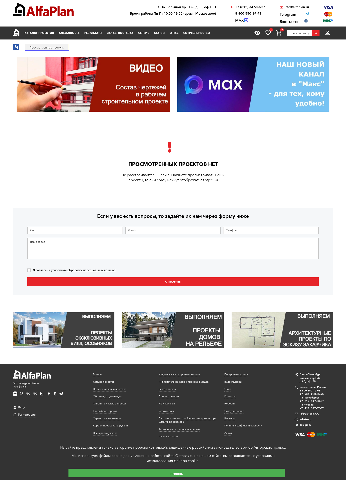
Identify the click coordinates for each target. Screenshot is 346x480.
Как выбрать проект (105, 411)
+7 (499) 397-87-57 (312, 408)
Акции (228, 433)
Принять (176, 473)
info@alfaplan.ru (297, 7)
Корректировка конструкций (110, 425)
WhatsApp (306, 419)
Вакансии (229, 418)
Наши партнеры (168, 436)
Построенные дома (236, 374)
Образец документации (107, 396)
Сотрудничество (196, 33)
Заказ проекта (167, 389)
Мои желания (167, 403)
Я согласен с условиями (74, 270)
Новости (229, 403)
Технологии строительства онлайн (179, 429)
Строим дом (166, 411)
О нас (174, 33)
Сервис (143, 33)
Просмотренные (169, 396)
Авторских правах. (270, 447)
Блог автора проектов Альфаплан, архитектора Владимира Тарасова (187, 420)
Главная (97, 374)
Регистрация (27, 414)
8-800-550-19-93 (248, 14)
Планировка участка (105, 433)
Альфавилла (69, 33)
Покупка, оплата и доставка (109, 389)
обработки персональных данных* (91, 270)
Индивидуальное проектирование (179, 374)
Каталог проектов (39, 33)
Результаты (93, 33)
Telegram (305, 424)
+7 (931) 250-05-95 (312, 394)
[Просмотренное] (257, 32)
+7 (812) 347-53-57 (250, 7)
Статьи (159, 33)
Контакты (230, 396)
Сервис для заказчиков (107, 418)
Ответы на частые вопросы (109, 403)
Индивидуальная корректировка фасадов (184, 381)
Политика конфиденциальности (243, 425)
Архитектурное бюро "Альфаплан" (26, 384)
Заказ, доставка (120, 33)
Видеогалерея (233, 381)
